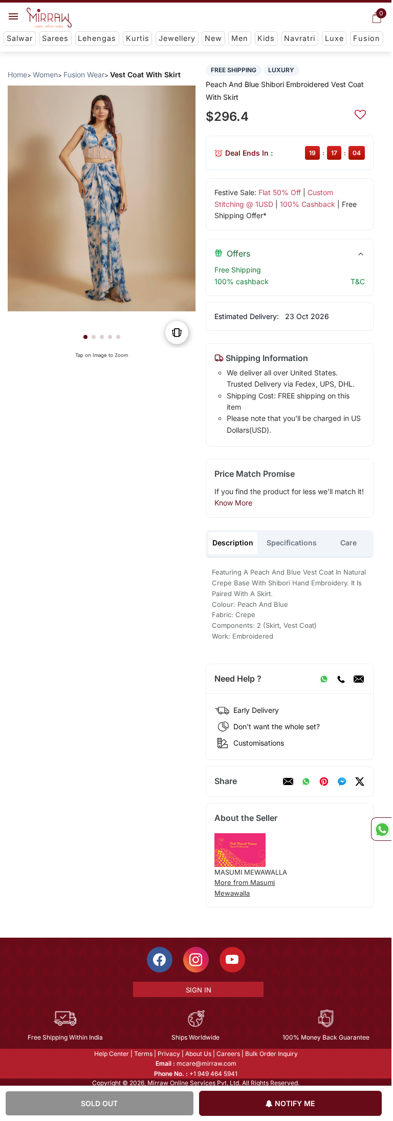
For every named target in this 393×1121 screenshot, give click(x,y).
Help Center (111, 1053)
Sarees (55, 38)
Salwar (20, 38)
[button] (85, 337)
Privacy (169, 1053)
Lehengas (97, 38)
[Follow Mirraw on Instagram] (196, 959)
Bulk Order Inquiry (271, 1053)
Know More (233, 502)
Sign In (198, 990)
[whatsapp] (306, 781)
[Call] (341, 679)
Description (232, 542)
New (213, 38)
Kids (266, 38)
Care (348, 542)
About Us (198, 1053)
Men (239, 38)
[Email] (359, 679)
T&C (358, 281)
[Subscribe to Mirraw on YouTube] (232, 959)
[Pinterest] (324, 781)
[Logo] (49, 18)
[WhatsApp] (324, 679)
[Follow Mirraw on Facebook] (159, 959)
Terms (143, 1053)
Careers (228, 1053)
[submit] (360, 113)
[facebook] (342, 781)
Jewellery (177, 38)
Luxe (334, 38)
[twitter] (360, 781)
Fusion (366, 38)
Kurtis (137, 38)
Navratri (299, 38)
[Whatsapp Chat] (381, 829)
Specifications (292, 542)
